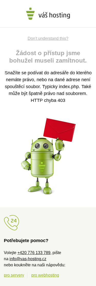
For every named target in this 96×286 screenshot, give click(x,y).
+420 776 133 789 (33, 253)
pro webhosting (45, 275)
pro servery (14, 275)
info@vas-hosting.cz (27, 259)
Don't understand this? (48, 38)
